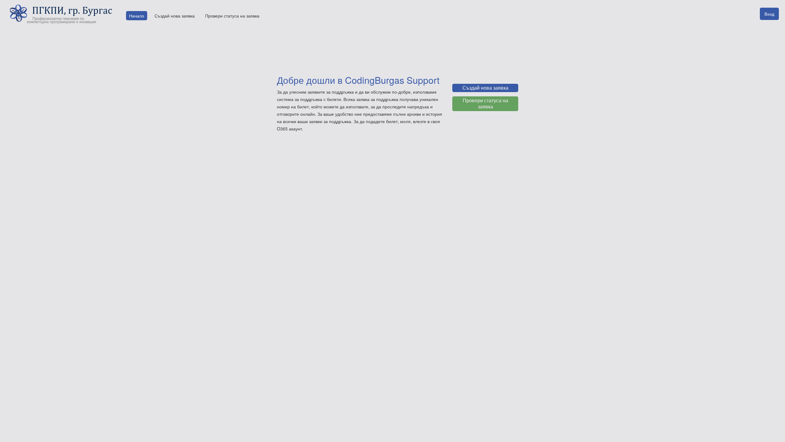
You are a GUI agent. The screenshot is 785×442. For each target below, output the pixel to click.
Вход (769, 14)
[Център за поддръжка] (60, 14)
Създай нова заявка (175, 16)
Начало (136, 16)
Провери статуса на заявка (232, 16)
